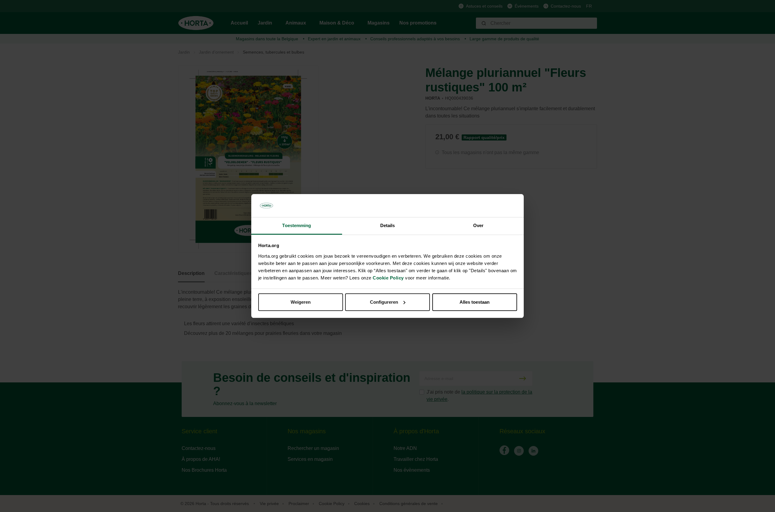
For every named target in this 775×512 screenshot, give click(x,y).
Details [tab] (387, 225)
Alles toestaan (475, 302)
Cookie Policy (388, 277)
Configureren (384, 302)
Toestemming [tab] (296, 225)
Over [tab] (478, 225)
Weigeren (301, 302)
